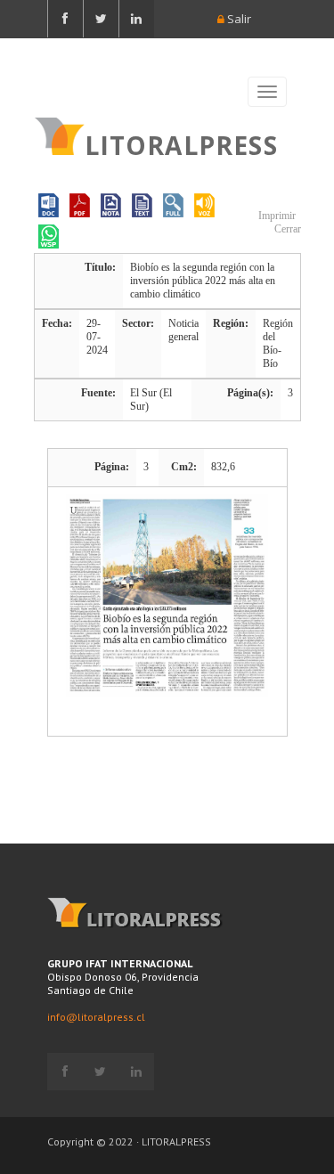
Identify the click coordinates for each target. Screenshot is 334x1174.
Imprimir (276, 215)
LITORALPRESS (181, 143)
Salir (237, 19)
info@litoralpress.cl (96, 1016)
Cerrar (286, 229)
